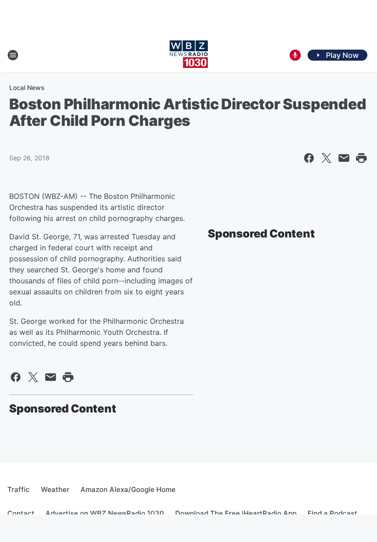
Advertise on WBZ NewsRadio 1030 (105, 513)
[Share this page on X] (326, 158)
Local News (27, 87)
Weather (55, 489)
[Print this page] (361, 158)
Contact (20, 513)
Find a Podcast (332, 513)
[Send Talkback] (295, 55)
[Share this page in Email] (343, 158)
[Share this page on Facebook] (309, 158)
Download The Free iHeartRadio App (236, 513)
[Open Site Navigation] (12, 55)
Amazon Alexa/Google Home (128, 489)
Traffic (18, 489)
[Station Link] (189, 55)
